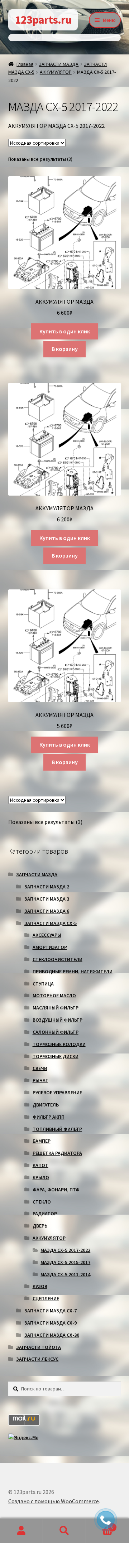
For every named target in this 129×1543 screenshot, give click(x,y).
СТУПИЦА (43, 983)
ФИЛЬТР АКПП (48, 1117)
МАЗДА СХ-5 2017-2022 (65, 1250)
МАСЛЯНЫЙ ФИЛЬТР (55, 1007)
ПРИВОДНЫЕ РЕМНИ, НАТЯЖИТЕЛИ (73, 971)
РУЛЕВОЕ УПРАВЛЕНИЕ (57, 1092)
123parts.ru (43, 20)
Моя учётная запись (21, 1531)
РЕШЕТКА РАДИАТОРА (57, 1153)
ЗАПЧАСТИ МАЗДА (58, 64)
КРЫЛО (41, 1177)
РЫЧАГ (40, 1080)
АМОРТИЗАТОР (50, 947)
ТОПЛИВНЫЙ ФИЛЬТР (57, 1129)
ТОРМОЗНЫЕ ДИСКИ (55, 1056)
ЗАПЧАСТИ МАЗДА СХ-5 (50, 923)
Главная (24, 64)
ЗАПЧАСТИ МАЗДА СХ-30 (51, 1335)
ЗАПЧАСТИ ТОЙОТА (38, 1347)
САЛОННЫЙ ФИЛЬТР (55, 1032)
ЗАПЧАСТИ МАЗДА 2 (46, 886)
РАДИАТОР (45, 1213)
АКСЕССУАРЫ (47, 935)
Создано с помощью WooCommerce (53, 1501)
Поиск (64, 1531)
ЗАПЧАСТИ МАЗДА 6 (46, 911)
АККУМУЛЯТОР (56, 72)
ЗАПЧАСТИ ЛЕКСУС (37, 1359)
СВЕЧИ (40, 1068)
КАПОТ (40, 1165)
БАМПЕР (42, 1141)
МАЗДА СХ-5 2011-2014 (65, 1274)
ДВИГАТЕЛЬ (46, 1104)
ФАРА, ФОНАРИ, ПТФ (56, 1189)
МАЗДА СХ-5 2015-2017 (65, 1262)
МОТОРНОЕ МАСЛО (54, 995)
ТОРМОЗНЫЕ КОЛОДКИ (59, 1044)
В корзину (65, 348)
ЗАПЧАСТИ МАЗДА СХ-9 (50, 1323)
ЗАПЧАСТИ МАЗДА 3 (46, 899)
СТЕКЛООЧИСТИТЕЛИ (57, 959)
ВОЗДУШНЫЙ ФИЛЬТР (57, 1020)
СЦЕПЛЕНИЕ (46, 1298)
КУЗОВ (40, 1286)
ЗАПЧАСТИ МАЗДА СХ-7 (50, 1310)
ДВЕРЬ (40, 1226)
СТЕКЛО (42, 1202)
